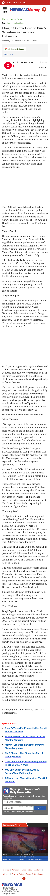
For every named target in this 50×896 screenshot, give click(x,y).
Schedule (27, 854)
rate (22, 23)
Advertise (16, 869)
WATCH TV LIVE (16, 2)
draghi (9, 23)
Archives (37, 869)
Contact (6, 869)
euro (14, 23)
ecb (18, 23)
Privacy (5, 812)
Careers (6, 874)
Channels (16, 854)
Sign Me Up (40, 808)
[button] (44, 9)
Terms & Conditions (34, 874)
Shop (24, 869)
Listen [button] (5, 854)
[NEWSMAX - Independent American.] (25, 9)
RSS (30, 869)
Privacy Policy (18, 874)
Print (6, 54)
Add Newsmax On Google (16, 49)
